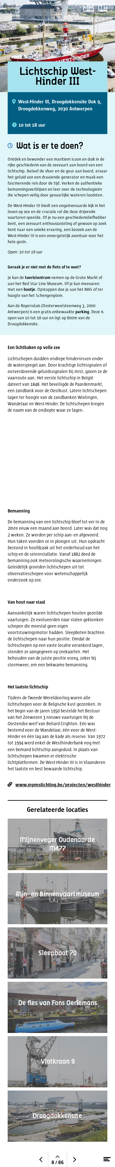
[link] (88, 7)
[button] (102, 7)
